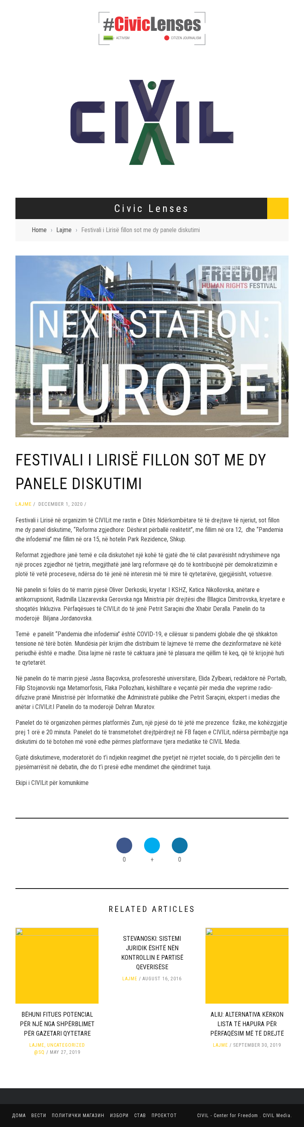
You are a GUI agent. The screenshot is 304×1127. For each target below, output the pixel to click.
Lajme (23, 504)
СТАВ (140, 1115)
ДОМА (19, 1115)
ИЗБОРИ (119, 1115)
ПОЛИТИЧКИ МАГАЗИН (78, 1115)
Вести (38, 1115)
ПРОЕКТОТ (164, 1115)
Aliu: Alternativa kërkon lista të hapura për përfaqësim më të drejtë (247, 1024)
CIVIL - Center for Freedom (228, 1115)
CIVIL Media (277, 1115)
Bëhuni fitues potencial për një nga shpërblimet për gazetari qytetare (57, 1024)
